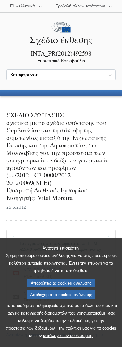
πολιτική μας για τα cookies (91, 328)
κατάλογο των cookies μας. (68, 335)
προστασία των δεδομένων (30, 328)
